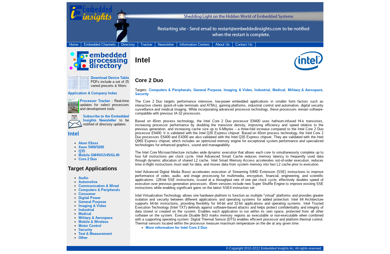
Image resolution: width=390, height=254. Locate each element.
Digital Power (90, 198)
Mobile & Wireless (93, 222)
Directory (128, 44)
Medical (85, 214)
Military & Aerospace (95, 218)
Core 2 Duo (88, 159)
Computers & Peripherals (99, 190)
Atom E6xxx (88, 143)
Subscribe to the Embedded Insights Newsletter (106, 118)
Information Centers (195, 44)
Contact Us (244, 44)
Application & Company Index (92, 93)
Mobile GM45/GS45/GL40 (99, 155)
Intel (73, 134)
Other (83, 238)
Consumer (87, 194)
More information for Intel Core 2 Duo (176, 228)
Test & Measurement (95, 234)
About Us (222, 44)
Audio (83, 178)
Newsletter (166, 44)
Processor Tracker (95, 101)
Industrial (86, 210)
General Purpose (92, 202)
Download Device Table (110, 78)
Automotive (88, 182)
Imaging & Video (92, 206)
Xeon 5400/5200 (91, 147)
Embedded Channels (100, 44)
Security (85, 230)
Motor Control (90, 226)
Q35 (82, 151)
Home (73, 44)
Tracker (146, 44)
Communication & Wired (99, 186)
